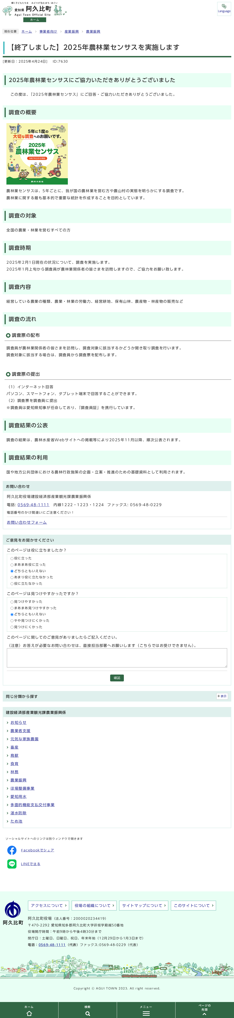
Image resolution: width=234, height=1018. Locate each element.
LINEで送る (30, 864)
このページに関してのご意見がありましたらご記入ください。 (63, 637)
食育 (15, 763)
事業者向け (48, 31)
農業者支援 (21, 731)
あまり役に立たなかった (33, 577)
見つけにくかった (28, 627)
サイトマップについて (142, 905)
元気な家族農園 (25, 739)
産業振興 (72, 31)
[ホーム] (35, 13)
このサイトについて (192, 905)
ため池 (17, 821)
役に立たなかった (28, 583)
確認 (117, 678)
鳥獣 (15, 755)
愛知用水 (19, 796)
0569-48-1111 (33, 505)
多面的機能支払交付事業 (33, 805)
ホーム (26, 31)
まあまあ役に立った (30, 564)
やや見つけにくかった (32, 620)
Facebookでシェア (37, 850)
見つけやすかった (28, 601)
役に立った (23, 558)
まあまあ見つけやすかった (35, 608)
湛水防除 (19, 813)
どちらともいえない (30, 571)
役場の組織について (93, 905)
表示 (224, 696)
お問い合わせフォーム (27, 522)
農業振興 (93, 31)
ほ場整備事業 (23, 788)
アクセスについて (47, 905)
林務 (15, 772)
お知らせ (19, 722)
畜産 (15, 747)
